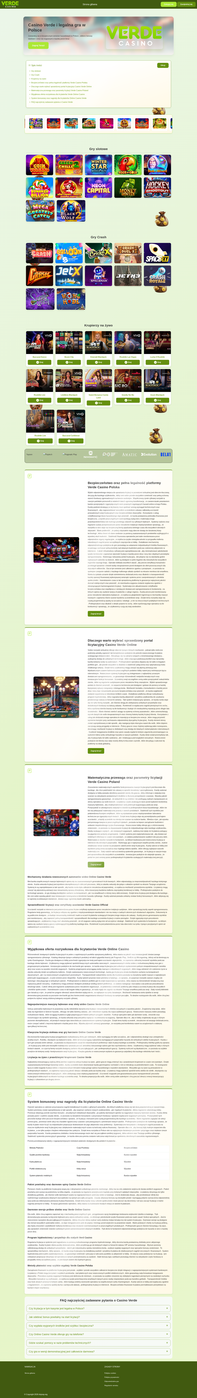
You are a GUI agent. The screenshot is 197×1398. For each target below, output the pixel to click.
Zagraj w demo (69, 168)
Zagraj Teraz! (38, 45)
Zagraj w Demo (69, 191)
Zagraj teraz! (96, 614)
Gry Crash (35, 75)
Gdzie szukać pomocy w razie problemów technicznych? (60, 1342)
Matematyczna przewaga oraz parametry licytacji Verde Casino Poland (59, 90)
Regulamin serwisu (111, 1385)
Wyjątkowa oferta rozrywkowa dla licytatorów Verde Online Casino (58, 94)
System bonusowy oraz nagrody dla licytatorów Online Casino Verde (59, 98)
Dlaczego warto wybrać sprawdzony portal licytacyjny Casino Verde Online (61, 87)
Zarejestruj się (186, 4)
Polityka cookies (110, 1373)
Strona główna (30, 1373)
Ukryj (163, 65)
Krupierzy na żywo (38, 79)
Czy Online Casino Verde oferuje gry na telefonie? (56, 1334)
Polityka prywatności (111, 1377)
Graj (38, 123)
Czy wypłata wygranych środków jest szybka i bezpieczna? (61, 1325)
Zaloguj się (168, 4)
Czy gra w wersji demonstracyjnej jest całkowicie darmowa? (62, 1351)
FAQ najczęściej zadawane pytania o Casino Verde (52, 102)
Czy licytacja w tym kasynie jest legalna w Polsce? (56, 1308)
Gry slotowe (36, 71)
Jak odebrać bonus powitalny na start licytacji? (54, 1317)
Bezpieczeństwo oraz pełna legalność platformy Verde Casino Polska (59, 83)
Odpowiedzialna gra (111, 1381)
